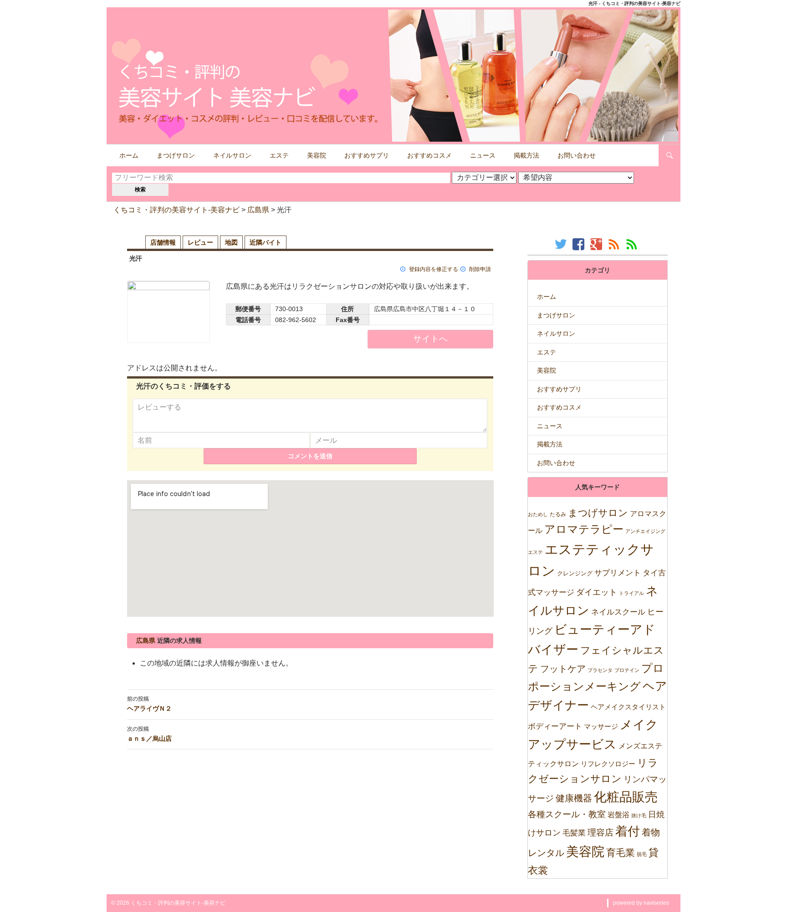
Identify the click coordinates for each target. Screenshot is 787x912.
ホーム (128, 155)
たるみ (558, 514)
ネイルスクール (618, 611)
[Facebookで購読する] (580, 244)
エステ (279, 155)
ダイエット (596, 592)
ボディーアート (555, 726)
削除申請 (480, 269)
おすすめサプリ (366, 155)
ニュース (483, 155)
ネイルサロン (232, 155)
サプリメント (617, 573)
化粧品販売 (626, 797)
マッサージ (601, 726)
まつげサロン (176, 155)
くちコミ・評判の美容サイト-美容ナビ (176, 210)
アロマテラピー (583, 529)
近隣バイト (265, 242)
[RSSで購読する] (615, 244)
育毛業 (620, 852)
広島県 (258, 210)
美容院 (316, 155)
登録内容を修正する (433, 269)
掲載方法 (526, 155)
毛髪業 (574, 833)
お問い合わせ (576, 155)
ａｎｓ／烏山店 (149, 734)
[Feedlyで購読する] (633, 244)
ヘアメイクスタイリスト (628, 707)
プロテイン (626, 670)
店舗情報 (163, 242)
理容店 (600, 832)
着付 (627, 831)
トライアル (631, 593)
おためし (538, 514)
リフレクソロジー (608, 764)
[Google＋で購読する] (597, 244)
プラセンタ (600, 670)
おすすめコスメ (429, 155)
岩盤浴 (618, 814)
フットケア (563, 669)
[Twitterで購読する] (562, 244)
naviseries (656, 903)
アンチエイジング (645, 531)
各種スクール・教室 (567, 814)
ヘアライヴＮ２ (149, 704)
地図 (231, 242)
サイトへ (430, 338)
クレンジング (575, 573)
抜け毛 (638, 815)
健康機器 (574, 798)
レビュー (200, 242)
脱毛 (642, 854)
